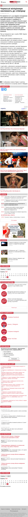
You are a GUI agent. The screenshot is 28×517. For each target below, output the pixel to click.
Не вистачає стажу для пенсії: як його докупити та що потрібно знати (17, 285)
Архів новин (5, 266)
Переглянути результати (14, 360)
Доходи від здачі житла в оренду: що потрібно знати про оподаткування (17, 292)
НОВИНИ (3, 194)
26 (26, 275)
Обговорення (5, 434)
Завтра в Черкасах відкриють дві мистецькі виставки (16, 259)
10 (20, 274)
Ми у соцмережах (7, 312)
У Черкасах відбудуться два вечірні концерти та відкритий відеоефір (17, 243)
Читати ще (14, 307)
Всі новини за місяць (5, 279)
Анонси (3, 240)
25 (24, 275)
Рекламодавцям (14, 511)
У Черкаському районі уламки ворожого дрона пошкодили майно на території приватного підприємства (14, 208)
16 (5, 275)
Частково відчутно (8, 353)
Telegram (25, 83)
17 (7, 275)
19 (11, 275)
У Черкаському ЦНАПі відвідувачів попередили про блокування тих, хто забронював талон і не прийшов (14, 397)
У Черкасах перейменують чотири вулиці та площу (13, 370)
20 (13, 275)
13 (26, 274)
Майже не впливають (9, 354)
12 (24, 274)
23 (20, 275)
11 (22, 274)
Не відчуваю (7, 356)
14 (1, 275)
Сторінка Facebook (13, 317)
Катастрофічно (7, 351)
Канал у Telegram (13, 324)
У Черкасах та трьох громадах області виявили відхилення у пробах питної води (12, 378)
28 (3, 277)
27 (1, 277)
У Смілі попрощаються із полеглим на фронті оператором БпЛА (14, 204)
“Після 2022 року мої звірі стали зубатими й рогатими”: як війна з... (12, 429)
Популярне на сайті (7, 364)
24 (22, 275)
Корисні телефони (5, 509)
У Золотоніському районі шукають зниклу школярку (14, 410)
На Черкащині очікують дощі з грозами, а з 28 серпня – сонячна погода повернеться (12, 385)
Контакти (24, 509)
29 (5, 277)
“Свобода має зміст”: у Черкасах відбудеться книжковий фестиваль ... (17, 251)
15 (3, 275)
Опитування (5, 346)
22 (18, 275)
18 (9, 275)
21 (15, 275)
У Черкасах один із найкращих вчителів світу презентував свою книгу (12, 381)
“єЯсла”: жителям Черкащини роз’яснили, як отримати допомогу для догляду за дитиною (17, 300)
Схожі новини (5, 406)
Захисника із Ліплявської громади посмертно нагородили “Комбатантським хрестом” (15, 197)
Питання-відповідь (7, 282)
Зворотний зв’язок (15, 509)
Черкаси (4, 2)
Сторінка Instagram (13, 331)
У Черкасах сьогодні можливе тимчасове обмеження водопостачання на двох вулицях (12, 392)
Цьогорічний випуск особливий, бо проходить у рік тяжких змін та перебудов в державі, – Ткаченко (19, 99)
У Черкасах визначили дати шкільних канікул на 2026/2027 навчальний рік (15, 200)
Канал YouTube (12, 338)
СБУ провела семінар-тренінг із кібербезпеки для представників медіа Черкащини (13, 416)
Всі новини (14, 220)
